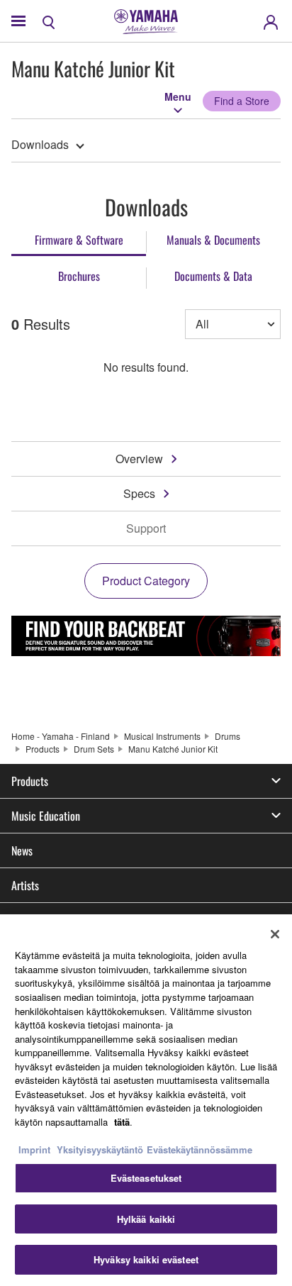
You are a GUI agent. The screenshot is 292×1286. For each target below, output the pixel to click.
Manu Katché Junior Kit (173, 749)
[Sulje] (275, 934)
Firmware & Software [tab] (79, 239)
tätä (122, 1122)
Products (43, 749)
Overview (139, 458)
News (22, 850)
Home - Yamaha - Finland (60, 736)
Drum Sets (94, 749)
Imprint (34, 1149)
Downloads (40, 144)
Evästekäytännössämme (199, 1149)
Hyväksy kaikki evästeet (146, 1259)
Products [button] (29, 780)
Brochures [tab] (79, 275)
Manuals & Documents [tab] (213, 239)
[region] (146, 1100)
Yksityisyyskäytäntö (100, 1149)
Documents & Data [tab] (213, 275)
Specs (139, 493)
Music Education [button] (45, 815)
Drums (227, 736)
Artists (25, 885)
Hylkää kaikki (146, 1219)
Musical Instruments (162, 736)
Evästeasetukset (146, 1178)
